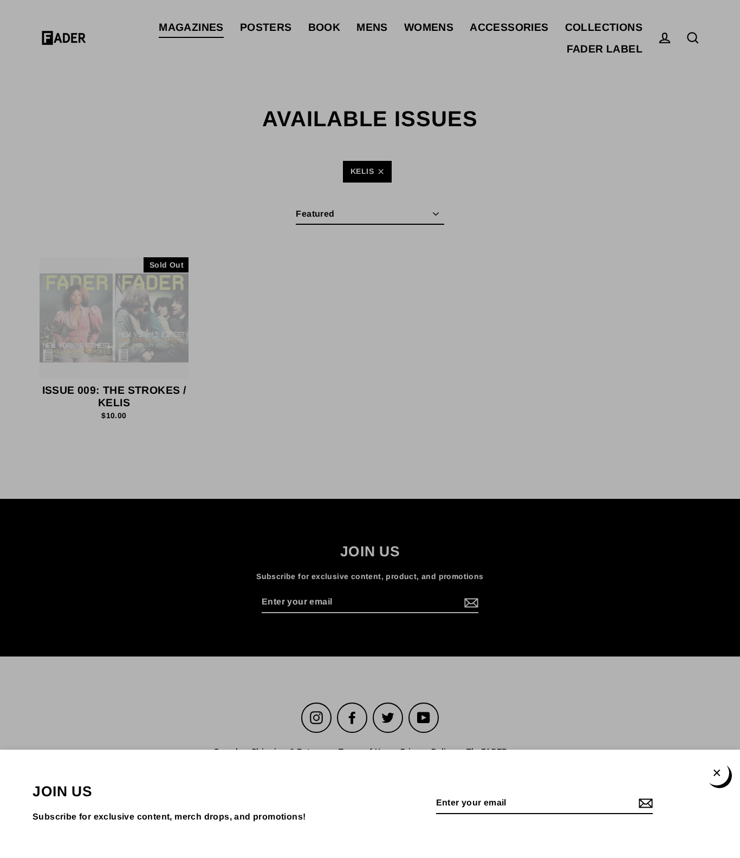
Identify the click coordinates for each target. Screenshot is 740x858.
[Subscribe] (644, 803)
